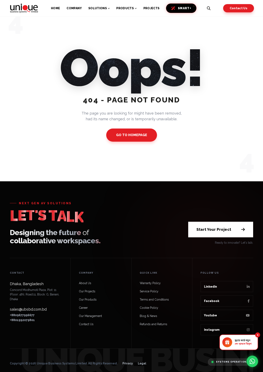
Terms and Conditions (154, 299)
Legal (142, 363)
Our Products (88, 299)
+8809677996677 (22, 315)
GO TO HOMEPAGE (131, 135)
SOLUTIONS (97, 8)
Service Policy (149, 291)
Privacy (127, 363)
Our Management (90, 316)
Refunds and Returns (153, 324)
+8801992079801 (22, 320)
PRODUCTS (125, 8)
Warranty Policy (150, 283)
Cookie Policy (149, 307)
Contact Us (239, 8)
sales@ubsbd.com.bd (28, 309)
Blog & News (148, 316)
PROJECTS (151, 8)
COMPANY (74, 8)
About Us (85, 283)
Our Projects (87, 291)
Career (83, 307)
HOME (55, 8)
